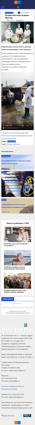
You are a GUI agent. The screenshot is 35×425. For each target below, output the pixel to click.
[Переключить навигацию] (18, 7)
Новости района (6, 156)
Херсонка (16, 144)
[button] (32, 7)
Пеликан (9, 144)
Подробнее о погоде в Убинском (17, 311)
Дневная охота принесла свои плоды (15, 133)
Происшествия (9, 12)
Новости (4, 172)
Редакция (19, 20)
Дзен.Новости (25, 13)
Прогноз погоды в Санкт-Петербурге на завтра (18, 313)
